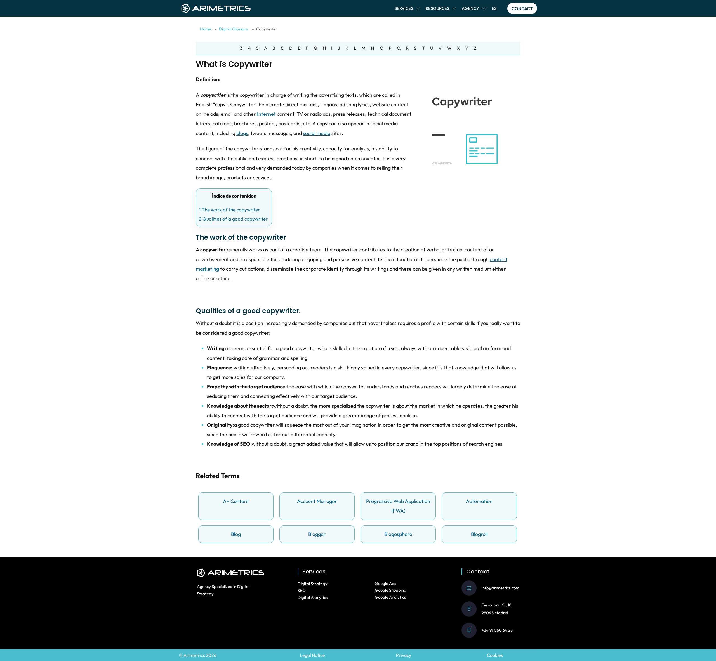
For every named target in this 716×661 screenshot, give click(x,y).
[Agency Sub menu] (484, 8)
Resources (437, 8)
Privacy (403, 655)
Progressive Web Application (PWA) (398, 506)
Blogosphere (398, 534)
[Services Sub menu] (418, 8)
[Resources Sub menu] (454, 8)
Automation (479, 501)
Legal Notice (312, 655)
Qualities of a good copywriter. (234, 219)
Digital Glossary (233, 29)
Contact (522, 8)
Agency (470, 8)
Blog (236, 534)
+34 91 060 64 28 (497, 630)
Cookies (495, 655)
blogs (242, 133)
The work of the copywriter (229, 210)
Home (205, 29)
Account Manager (317, 501)
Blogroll (479, 534)
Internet (266, 114)
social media (316, 133)
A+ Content (236, 501)
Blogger (317, 534)
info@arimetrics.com (500, 588)
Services (404, 8)
